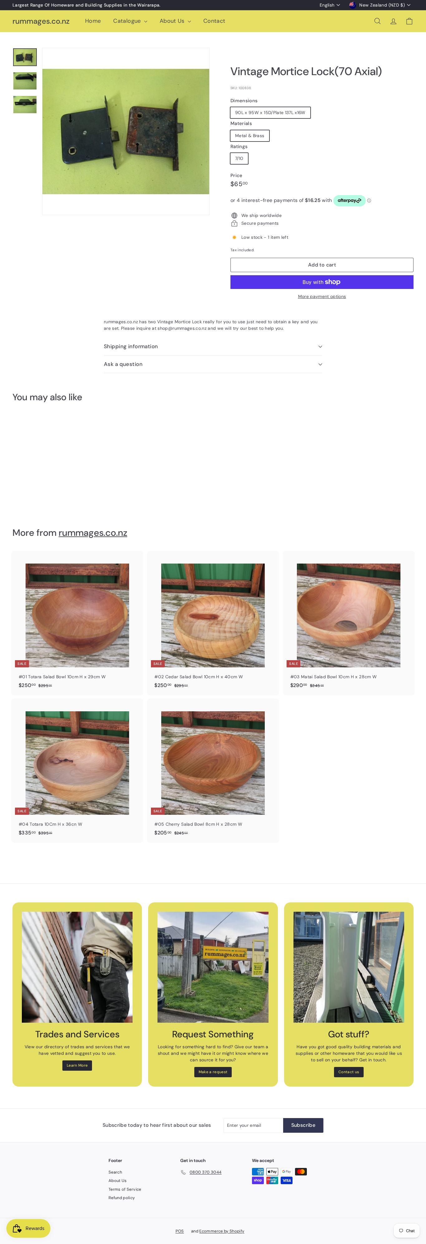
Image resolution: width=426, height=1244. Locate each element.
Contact (214, 21)
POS (180, 1231)
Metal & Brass (249, 135)
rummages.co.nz (41, 21)
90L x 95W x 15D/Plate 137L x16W (270, 112)
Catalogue (128, 21)
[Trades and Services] (77, 967)
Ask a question (123, 364)
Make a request (213, 1071)
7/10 (239, 158)
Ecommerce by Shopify (221, 1231)
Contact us (348, 1071)
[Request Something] (212, 967)
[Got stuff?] (348, 967)
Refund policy (122, 1197)
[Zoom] (125, 131)
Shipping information (131, 346)
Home (93, 21)
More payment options (322, 296)
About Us (173, 21)
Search (115, 1172)
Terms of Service (125, 1189)
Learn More (77, 1065)
